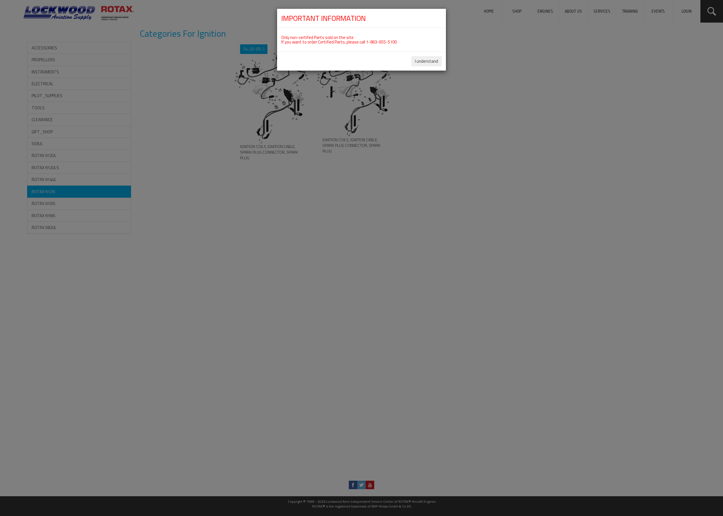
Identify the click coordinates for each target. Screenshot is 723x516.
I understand (426, 61)
